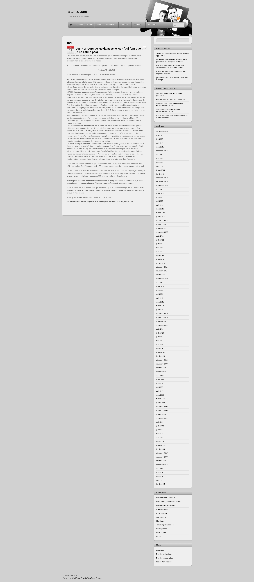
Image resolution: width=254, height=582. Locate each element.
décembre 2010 (162, 313)
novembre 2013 (162, 182)
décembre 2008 (162, 406)
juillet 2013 (160, 193)
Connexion (160, 550)
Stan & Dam (69, 575)
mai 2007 (159, 476)
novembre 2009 (162, 364)
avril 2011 (159, 298)
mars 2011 (160, 302)
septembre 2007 (162, 465)
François (159, 99)
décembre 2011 (161, 267)
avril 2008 (159, 437)
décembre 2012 (162, 220)
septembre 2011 (162, 279)
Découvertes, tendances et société (168, 501)
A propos (79, 25)
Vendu (158, 536)
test (132, 201)
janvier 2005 (160, 484)
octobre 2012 (161, 228)
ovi (129, 201)
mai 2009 (159, 387)
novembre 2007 (162, 457)
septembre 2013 (162, 185)
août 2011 (159, 282)
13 (144, 47)
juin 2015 (159, 139)
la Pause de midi (162, 509)
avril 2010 (159, 344)
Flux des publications (163, 554)
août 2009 (160, 375)
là (83, 61)
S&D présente (161, 517)
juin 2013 (159, 197)
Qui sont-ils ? (111, 25)
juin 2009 (159, 383)
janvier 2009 (160, 402)
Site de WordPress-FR (164, 562)
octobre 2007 (161, 461)
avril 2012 (159, 251)
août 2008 (160, 422)
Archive (90, 25)
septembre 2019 (162, 131)
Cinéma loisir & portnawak (165, 498)
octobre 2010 (161, 321)
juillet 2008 (160, 426)
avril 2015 (159, 143)
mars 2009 (160, 395)
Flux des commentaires (164, 558)
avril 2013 (159, 205)
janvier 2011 (160, 310)
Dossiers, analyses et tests (89, 201)
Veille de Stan (161, 533)
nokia (126, 201)
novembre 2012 (162, 224)
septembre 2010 (162, 325)
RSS (182, 19)
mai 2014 (159, 162)
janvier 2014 (160, 174)
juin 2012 (159, 244)
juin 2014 (159, 158)
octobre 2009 (161, 368)
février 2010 (160, 352)
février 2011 (160, 306)
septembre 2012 (162, 232)
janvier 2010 (160, 356)
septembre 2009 (162, 372)
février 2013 (160, 213)
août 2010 (160, 329)
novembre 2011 (161, 271)
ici (80, 61)
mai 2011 (159, 294)
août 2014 (160, 154)
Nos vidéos (152, 25)
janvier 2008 (160, 449)
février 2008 (160, 445)
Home (71, 25)
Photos (99, 25)
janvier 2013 (160, 217)
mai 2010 (159, 340)
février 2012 (160, 259)
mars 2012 (160, 255)
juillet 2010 (160, 333)
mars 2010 (160, 348)
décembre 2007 (162, 453)
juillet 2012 (160, 240)
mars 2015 (160, 147)
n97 (122, 201)
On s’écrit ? (125, 25)
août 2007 (160, 468)
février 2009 (160, 399)
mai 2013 (159, 201)
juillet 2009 (160, 379)
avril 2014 (159, 166)
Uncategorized (161, 529)
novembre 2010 (162, 317)
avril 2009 (159, 391)
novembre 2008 (162, 410)
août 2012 (160, 236)
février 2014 (160, 170)
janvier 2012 (160, 263)
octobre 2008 (161, 414)
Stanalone (160, 521)
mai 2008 (159, 434)
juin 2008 (159, 430)
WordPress (76, 578)
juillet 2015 (160, 135)
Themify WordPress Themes (91, 578)
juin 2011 (159, 290)
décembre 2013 (162, 178)
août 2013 (160, 189)
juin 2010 (159, 337)
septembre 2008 (162, 418)
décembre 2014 (162, 151)
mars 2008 (160, 441)
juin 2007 (159, 472)
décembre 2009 (162, 360)
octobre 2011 (161, 275)
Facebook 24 (138, 25)
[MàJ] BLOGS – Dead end (176, 99)
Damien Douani (74, 201)
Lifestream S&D (161, 513)
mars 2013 (160, 209)
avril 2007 (159, 480)
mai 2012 (159, 247)
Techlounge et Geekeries (107, 201)
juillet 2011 (160, 286)
